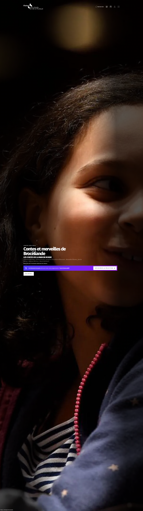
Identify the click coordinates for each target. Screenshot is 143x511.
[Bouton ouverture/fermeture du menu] (119, 7)
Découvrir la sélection (104, 268)
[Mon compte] (115, 6)
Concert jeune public (29, 245)
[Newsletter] (111, 6)
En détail (28, 273)
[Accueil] (33, 7)
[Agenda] (107, 6)
